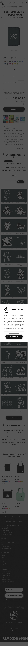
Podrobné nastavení (14, 333)
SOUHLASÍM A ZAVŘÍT (14, 337)
